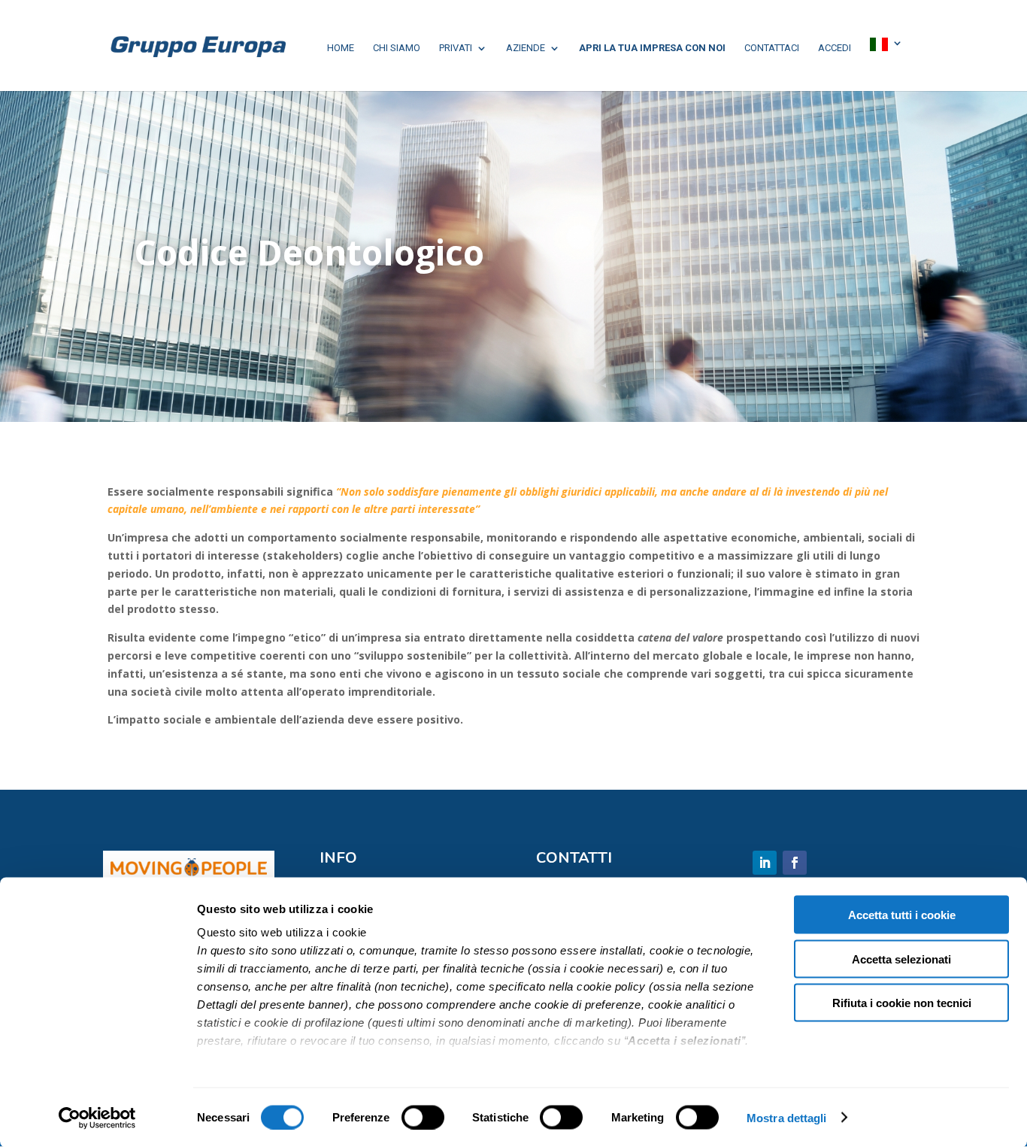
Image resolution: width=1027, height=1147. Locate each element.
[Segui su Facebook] (795, 863)
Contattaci (771, 48)
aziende (525, 48)
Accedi (834, 48)
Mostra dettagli (787, 1117)
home (340, 48)
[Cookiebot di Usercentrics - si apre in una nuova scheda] (97, 1117)
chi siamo (396, 48)
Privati (455, 48)
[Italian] (886, 45)
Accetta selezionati (901, 958)
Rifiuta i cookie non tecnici (901, 1003)
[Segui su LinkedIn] (765, 863)
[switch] (422, 1117)
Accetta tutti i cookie (902, 915)
